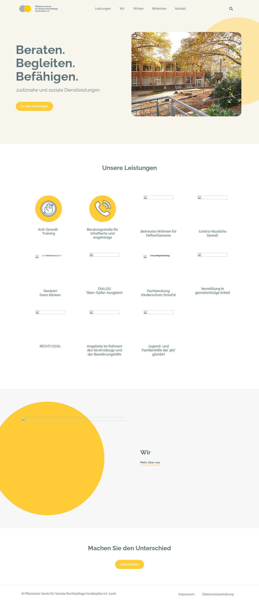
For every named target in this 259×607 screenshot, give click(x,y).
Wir (122, 8)
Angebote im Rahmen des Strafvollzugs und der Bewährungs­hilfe (104, 350)
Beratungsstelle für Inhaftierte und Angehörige (102, 233)
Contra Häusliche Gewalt (212, 233)
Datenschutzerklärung (218, 594)
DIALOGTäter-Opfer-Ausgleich (104, 291)
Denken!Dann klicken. (50, 293)
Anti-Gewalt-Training (48, 231)
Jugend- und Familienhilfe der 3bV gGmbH (158, 350)
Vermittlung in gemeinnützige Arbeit (212, 291)
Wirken (138, 8)
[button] (231, 8)
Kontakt (180, 8)
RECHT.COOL (50, 346)
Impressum (186, 594)
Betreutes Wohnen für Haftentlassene (158, 233)
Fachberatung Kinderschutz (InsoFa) (158, 293)
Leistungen (103, 8)
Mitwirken (159, 8)
